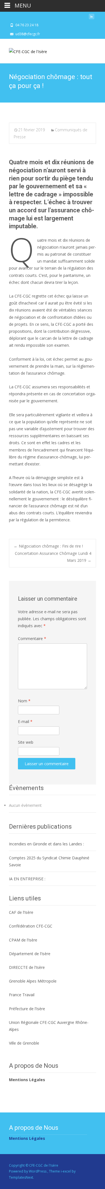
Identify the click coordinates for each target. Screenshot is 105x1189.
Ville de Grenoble (24, 1043)
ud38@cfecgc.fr (27, 34)
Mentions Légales (27, 1079)
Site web (25, 742)
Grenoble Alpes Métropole (33, 981)
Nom (24, 700)
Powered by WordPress (28, 1171)
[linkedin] (91, 18)
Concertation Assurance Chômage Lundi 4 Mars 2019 (53, 557)
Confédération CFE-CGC (30, 926)
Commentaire (32, 638)
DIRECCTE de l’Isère (27, 967)
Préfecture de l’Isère (27, 1008)
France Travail (21, 994)
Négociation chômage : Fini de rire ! (48, 546)
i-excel (66, 1171)
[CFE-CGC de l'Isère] (23, 50)
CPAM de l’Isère (23, 940)
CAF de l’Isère (21, 912)
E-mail (25, 721)
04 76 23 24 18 (26, 25)
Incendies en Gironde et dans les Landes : (46, 843)
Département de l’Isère (29, 953)
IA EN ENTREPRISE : (27, 878)
